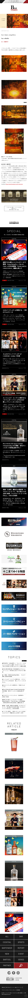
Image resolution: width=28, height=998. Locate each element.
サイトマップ (20, 987)
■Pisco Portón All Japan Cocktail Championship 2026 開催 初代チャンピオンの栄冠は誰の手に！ (13, 691)
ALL (7, 936)
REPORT (21, 948)
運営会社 (3, 987)
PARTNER (7, 965)
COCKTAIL (7, 942)
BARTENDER (7, 948)
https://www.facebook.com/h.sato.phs (14, 184)
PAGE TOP (25, 995)
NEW (7, 954)
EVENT (21, 954)
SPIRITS (21, 942)
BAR (21, 936)
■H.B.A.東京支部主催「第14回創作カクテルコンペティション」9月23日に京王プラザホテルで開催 (13, 670)
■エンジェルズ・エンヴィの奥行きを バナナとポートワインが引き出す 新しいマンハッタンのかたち (14, 681)
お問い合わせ (8, 987)
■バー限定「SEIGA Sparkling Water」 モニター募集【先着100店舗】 (14, 675)
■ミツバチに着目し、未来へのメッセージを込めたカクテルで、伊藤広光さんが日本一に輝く (13, 712)
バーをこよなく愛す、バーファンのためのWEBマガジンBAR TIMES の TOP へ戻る (14, 208)
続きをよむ (21, 280)
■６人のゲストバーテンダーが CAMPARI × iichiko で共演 (13, 696)
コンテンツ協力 (14, 987)
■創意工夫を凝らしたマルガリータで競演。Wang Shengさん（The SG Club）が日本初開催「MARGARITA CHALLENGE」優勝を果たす (13, 701)
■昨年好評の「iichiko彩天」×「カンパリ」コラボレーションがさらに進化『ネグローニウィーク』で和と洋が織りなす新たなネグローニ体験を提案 (14, 665)
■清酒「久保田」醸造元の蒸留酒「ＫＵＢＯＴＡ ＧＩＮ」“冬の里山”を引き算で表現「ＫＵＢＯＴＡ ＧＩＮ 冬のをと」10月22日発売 (13, 707)
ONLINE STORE (19, 978)
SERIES (21, 960)
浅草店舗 (17, 980)
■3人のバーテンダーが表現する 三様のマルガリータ (13, 686)
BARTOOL (7, 960)
